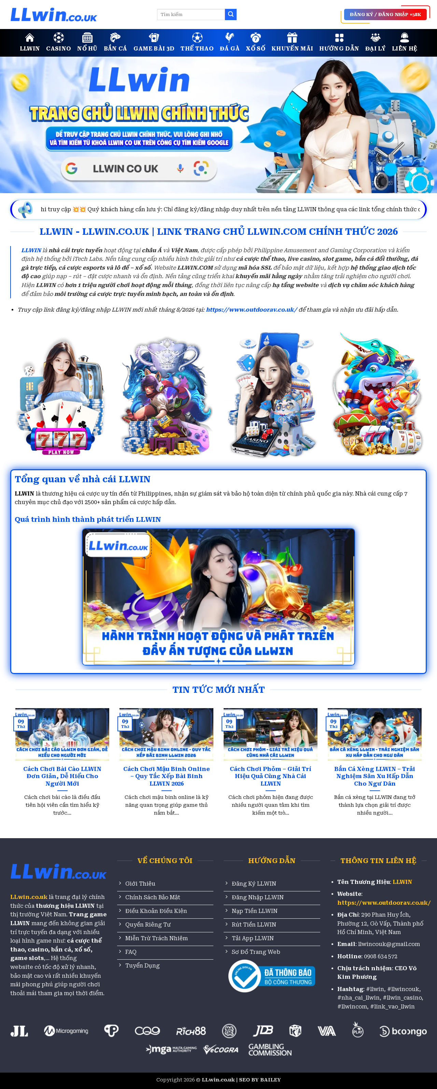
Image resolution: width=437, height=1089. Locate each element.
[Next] (410, 750)
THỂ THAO (197, 48)
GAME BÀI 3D (154, 48)
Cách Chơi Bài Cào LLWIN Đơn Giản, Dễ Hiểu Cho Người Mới (62, 776)
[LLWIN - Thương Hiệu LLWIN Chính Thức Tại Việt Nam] (78, 14)
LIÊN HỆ (404, 48)
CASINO (58, 48)
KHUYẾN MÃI (292, 48)
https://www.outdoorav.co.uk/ (251, 309)
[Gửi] (231, 14)
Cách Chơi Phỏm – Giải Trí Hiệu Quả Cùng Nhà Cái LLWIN (270, 776)
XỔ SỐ (255, 48)
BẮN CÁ (115, 48)
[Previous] (27, 750)
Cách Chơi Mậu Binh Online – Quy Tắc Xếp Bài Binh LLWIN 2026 (166, 776)
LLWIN (30, 48)
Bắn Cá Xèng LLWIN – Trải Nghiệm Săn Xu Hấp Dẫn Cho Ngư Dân (374, 776)
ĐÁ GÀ (230, 48)
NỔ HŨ (87, 48)
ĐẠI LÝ (375, 48)
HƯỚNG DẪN (339, 48)
